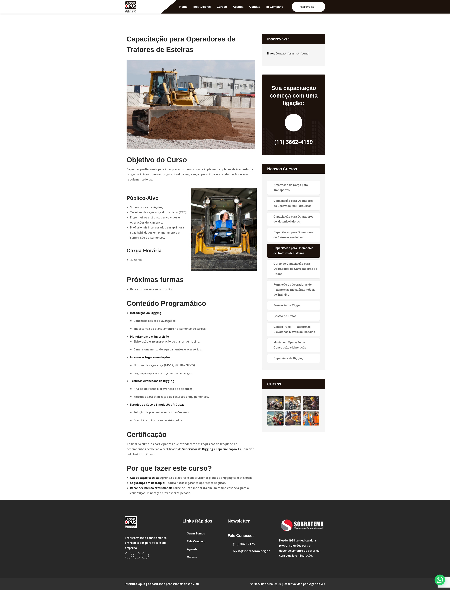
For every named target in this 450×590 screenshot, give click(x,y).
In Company (274, 6)
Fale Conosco (196, 541)
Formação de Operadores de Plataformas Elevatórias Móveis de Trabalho (294, 289)
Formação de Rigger (287, 305)
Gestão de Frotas (285, 316)
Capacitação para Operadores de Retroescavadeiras (293, 235)
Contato (254, 6)
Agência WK (317, 584)
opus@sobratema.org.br (251, 551)
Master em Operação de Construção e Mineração (290, 345)
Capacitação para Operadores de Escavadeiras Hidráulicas (293, 203)
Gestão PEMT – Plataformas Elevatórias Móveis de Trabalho (294, 329)
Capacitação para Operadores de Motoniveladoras (293, 219)
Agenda (238, 6)
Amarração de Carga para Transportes (291, 187)
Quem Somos (196, 533)
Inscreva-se (306, 7)
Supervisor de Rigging (289, 358)
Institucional (202, 6)
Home (183, 6)
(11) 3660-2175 (244, 544)
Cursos (222, 6)
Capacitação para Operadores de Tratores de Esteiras (293, 251)
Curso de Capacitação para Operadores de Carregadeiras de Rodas (295, 268)
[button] (440, 580)
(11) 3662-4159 (293, 142)
